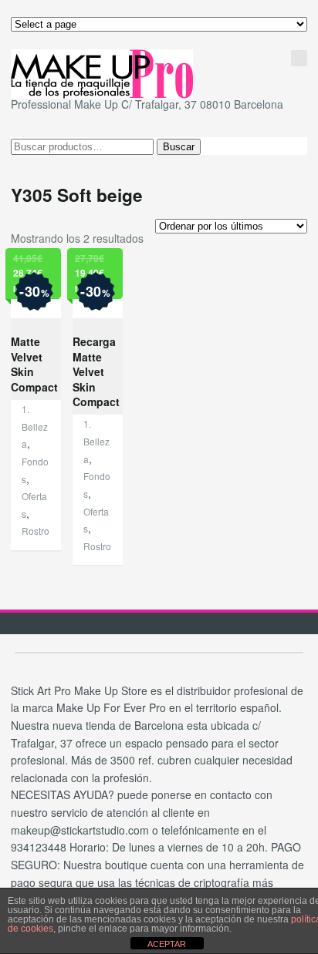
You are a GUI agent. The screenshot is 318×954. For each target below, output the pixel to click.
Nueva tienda (236, 56)
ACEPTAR (166, 944)
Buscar (179, 147)
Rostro (35, 530)
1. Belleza (35, 426)
